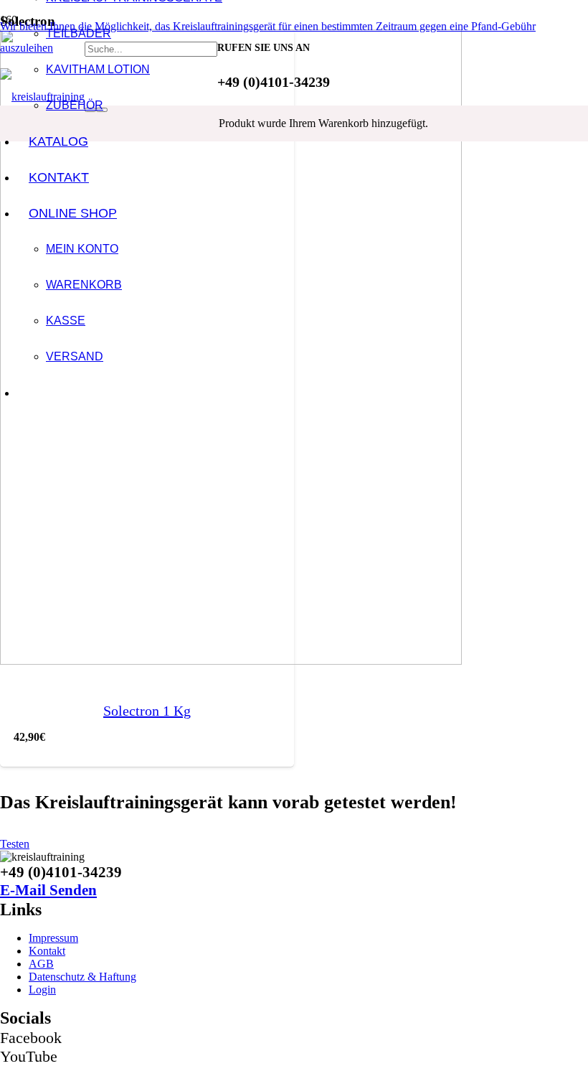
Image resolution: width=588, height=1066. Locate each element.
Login (42, 989)
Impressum (53, 938)
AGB (41, 964)
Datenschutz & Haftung (82, 977)
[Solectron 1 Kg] (231, 661)
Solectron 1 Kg (147, 711)
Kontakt (47, 951)
